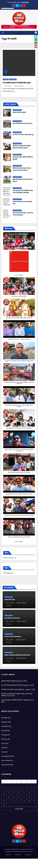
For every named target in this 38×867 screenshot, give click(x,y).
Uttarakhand (12, 79)
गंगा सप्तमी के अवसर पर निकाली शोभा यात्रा (16, 83)
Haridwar (5, 79)
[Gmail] (36, 46)
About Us (8, 854)
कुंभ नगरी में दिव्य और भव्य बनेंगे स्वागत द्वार (22, 123)
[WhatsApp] (36, 39)
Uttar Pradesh (5, 760)
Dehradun (4, 717)
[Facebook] (36, 32)
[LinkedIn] (36, 43)
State (3, 752)
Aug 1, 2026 (9, 639)
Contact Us (28, 854)
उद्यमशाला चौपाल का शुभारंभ (19, 112)
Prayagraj (4, 735)
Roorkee (4, 739)
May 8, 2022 (7, 86)
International (5, 726)
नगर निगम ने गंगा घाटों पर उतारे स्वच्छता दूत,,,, (23, 134)
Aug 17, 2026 (10, 621)
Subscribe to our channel (20, 261)
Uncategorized (17, 109)
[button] (21, 275)
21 (24, 796)
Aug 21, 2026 (10, 602)
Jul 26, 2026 (9, 658)
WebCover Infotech (27, 851)
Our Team (17, 854)
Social (3, 743)
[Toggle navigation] (19, 33)
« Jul (2, 813)
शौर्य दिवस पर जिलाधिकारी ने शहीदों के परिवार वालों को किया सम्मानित (17, 655)
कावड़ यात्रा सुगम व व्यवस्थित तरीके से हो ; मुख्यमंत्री (15, 700)
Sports (3, 747)
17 (3, 796)
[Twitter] (36, 36)
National (4, 730)
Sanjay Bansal (19, 86)
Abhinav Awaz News (28, 849)
